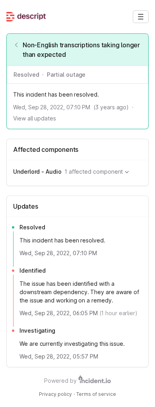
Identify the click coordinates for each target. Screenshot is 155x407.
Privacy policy (55, 394)
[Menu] (141, 16)
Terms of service (96, 394)
